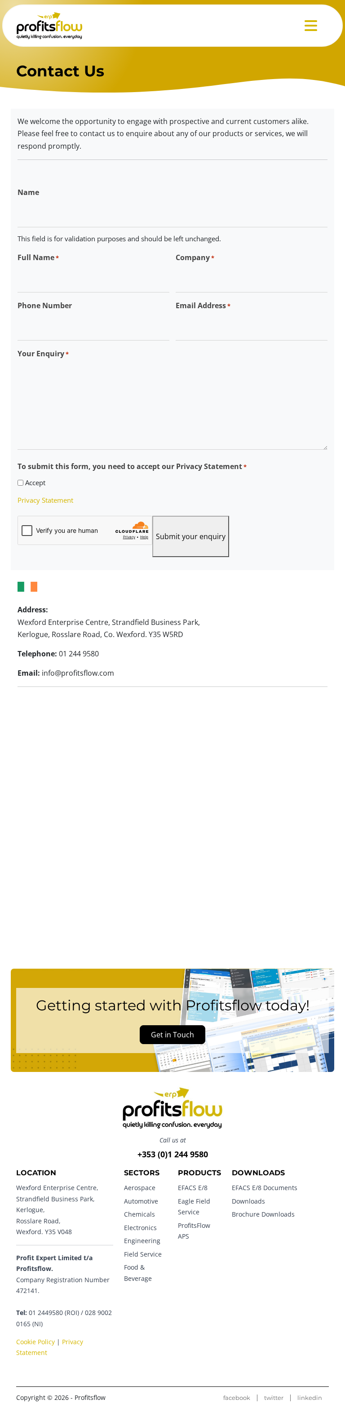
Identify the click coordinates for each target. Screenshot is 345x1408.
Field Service (143, 1253)
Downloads (248, 1201)
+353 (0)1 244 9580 (172, 1154)
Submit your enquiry (191, 536)
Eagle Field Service (194, 1206)
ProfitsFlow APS (194, 1230)
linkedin (309, 1398)
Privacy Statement (45, 500)
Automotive (141, 1201)
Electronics (140, 1227)
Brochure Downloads (263, 1214)
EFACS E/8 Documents (264, 1187)
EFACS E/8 (193, 1187)
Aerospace (139, 1187)
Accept (35, 482)
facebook (236, 1398)
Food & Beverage (138, 1272)
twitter (273, 1398)
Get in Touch (172, 1034)
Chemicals (139, 1214)
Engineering (142, 1240)
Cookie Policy (35, 1341)
